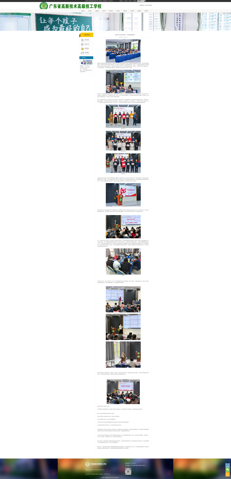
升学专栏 (125, 10)
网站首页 (83, 10)
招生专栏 (104, 10)
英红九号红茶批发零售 (115, 477)
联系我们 (146, 10)
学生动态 (118, 10)
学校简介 (90, 10)
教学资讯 (111, 10)
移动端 (130, 0)
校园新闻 (139, 10)
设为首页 (125, 0)
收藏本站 (121, 0)
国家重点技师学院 (108, 477)
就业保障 (132, 10)
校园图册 (97, 10)
